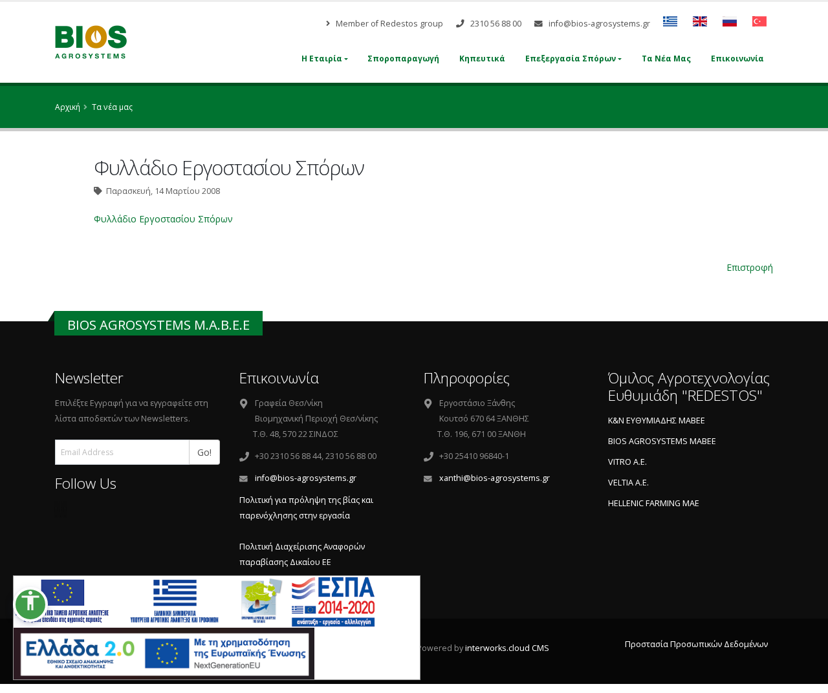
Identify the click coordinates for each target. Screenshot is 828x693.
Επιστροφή (749, 267)
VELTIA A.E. (628, 482)
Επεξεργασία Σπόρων (570, 58)
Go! (208, 451)
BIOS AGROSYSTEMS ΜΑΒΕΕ (662, 441)
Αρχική (67, 106)
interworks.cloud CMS (507, 648)
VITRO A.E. (627, 461)
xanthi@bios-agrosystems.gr (494, 478)
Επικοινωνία (737, 58)
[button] (30, 604)
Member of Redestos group (388, 23)
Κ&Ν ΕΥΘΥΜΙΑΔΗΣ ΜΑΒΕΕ (656, 420)
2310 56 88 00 (494, 23)
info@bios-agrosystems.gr (598, 23)
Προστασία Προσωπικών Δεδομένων (696, 644)
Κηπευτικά (482, 58)
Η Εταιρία (321, 58)
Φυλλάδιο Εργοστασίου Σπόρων (163, 219)
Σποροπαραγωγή (403, 58)
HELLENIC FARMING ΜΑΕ (653, 503)
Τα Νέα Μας (666, 58)
